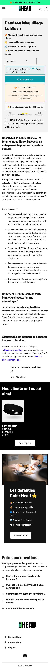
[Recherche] (40, 9)
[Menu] (3, 8)
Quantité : (10, 61)
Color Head (28, 666)
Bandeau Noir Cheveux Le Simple (9, 428)
